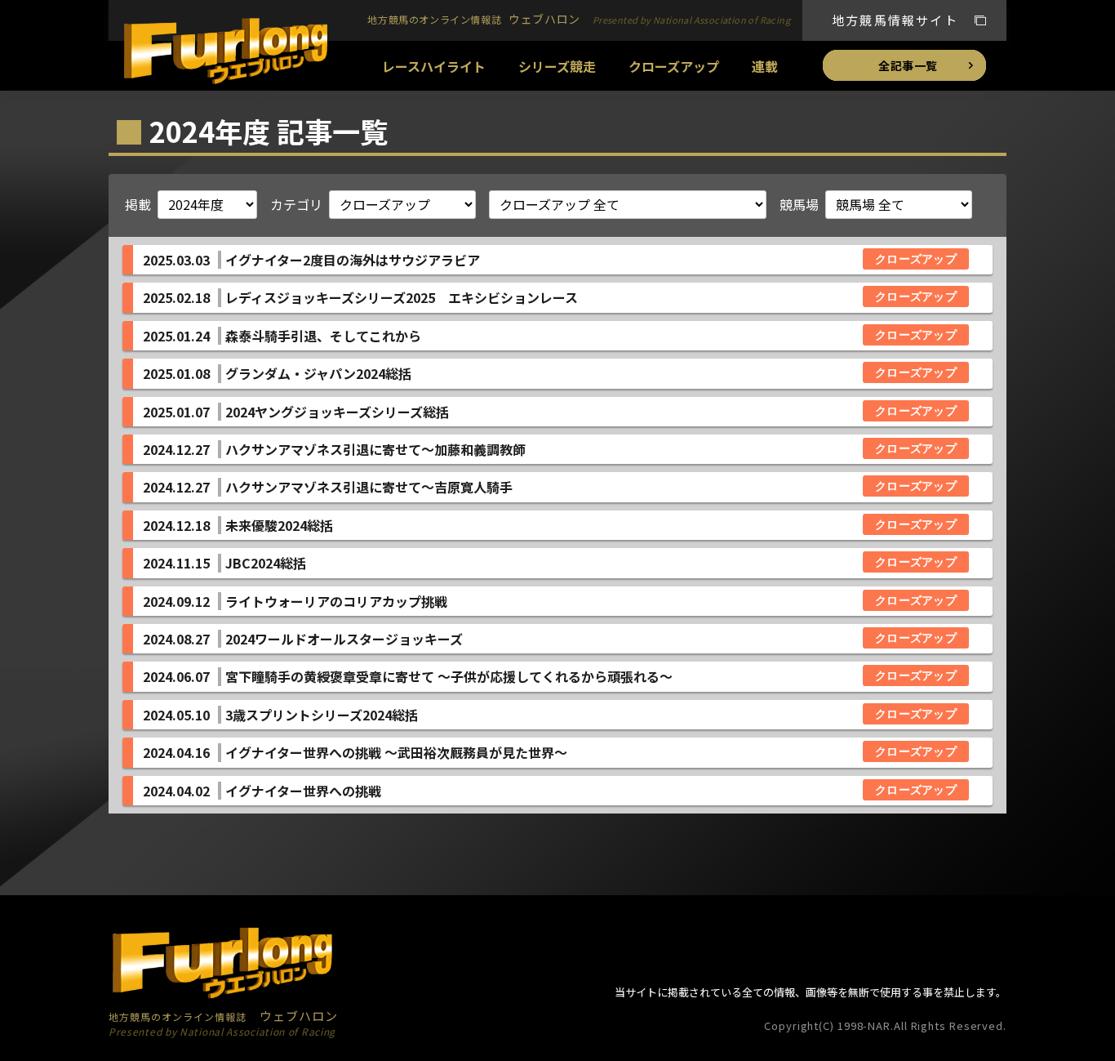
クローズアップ (674, 66)
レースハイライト (434, 66)
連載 (765, 66)
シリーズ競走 (557, 66)
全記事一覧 (908, 65)
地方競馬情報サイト (895, 20)
